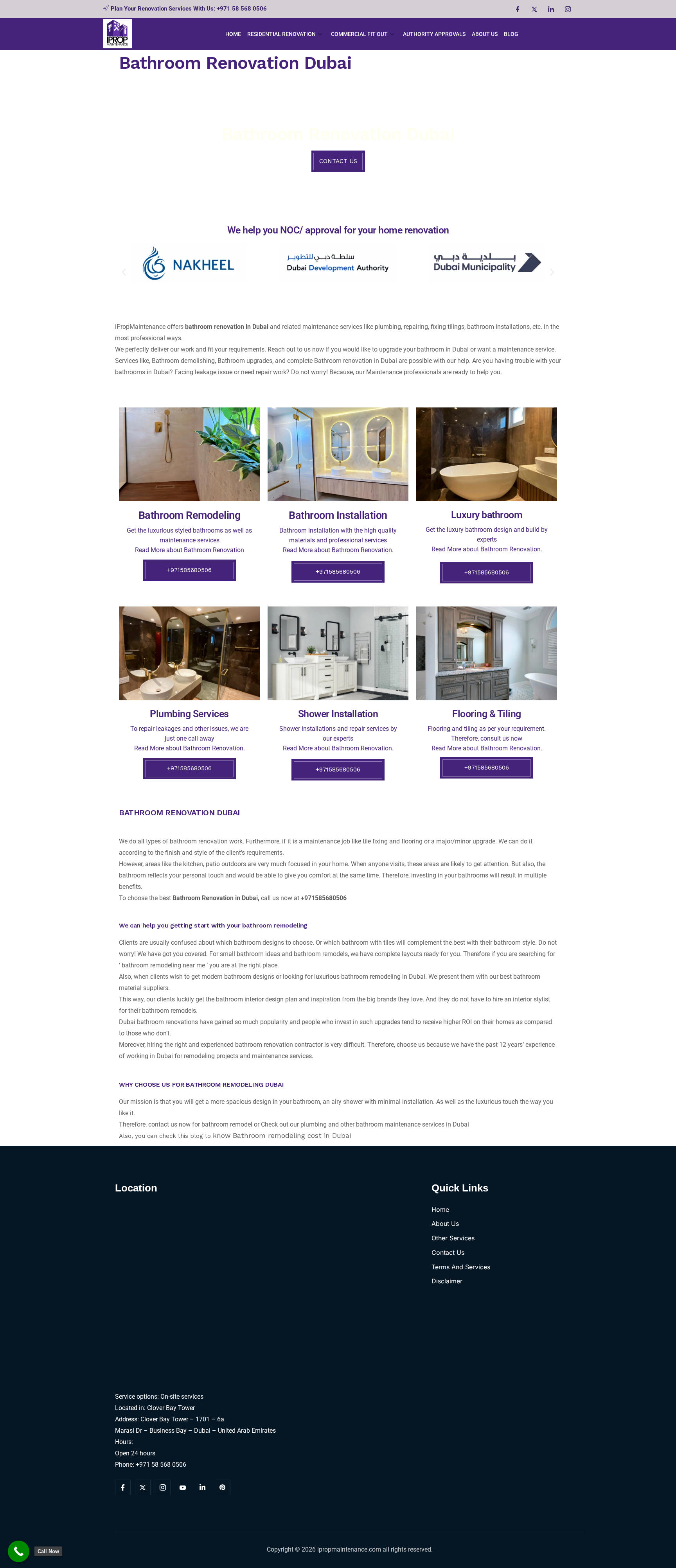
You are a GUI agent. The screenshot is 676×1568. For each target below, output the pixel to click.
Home (233, 34)
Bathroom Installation (338, 515)
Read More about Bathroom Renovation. (486, 549)
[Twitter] (534, 9)
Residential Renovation (281, 34)
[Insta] (163, 1487)
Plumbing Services (189, 713)
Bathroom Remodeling (189, 515)
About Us (485, 34)
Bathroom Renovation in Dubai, (216, 898)
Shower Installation (338, 713)
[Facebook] (517, 9)
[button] (124, 272)
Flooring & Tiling (486, 713)
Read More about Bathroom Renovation (189, 550)
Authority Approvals (434, 34)
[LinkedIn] (551, 9)
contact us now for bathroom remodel (200, 1124)
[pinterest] (222, 1487)
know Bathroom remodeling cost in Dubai (283, 1135)
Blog (511, 34)
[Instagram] (568, 9)
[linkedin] (202, 1488)
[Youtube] (183, 1488)
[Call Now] (18, 1551)
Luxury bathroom (487, 514)
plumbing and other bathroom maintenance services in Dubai (385, 1124)
